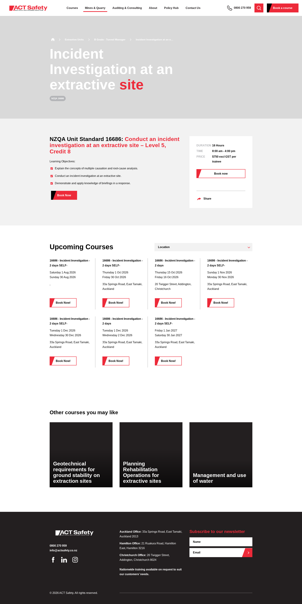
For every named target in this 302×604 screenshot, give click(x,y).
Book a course (282, 7)
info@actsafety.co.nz (63, 550)
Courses (72, 7)
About (153, 7)
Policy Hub (171, 7)
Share (207, 198)
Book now (221, 173)
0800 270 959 (242, 7)
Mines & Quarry (95, 7)
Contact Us (193, 7)
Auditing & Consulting (127, 7)
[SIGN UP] (249, 552)
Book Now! (63, 302)
